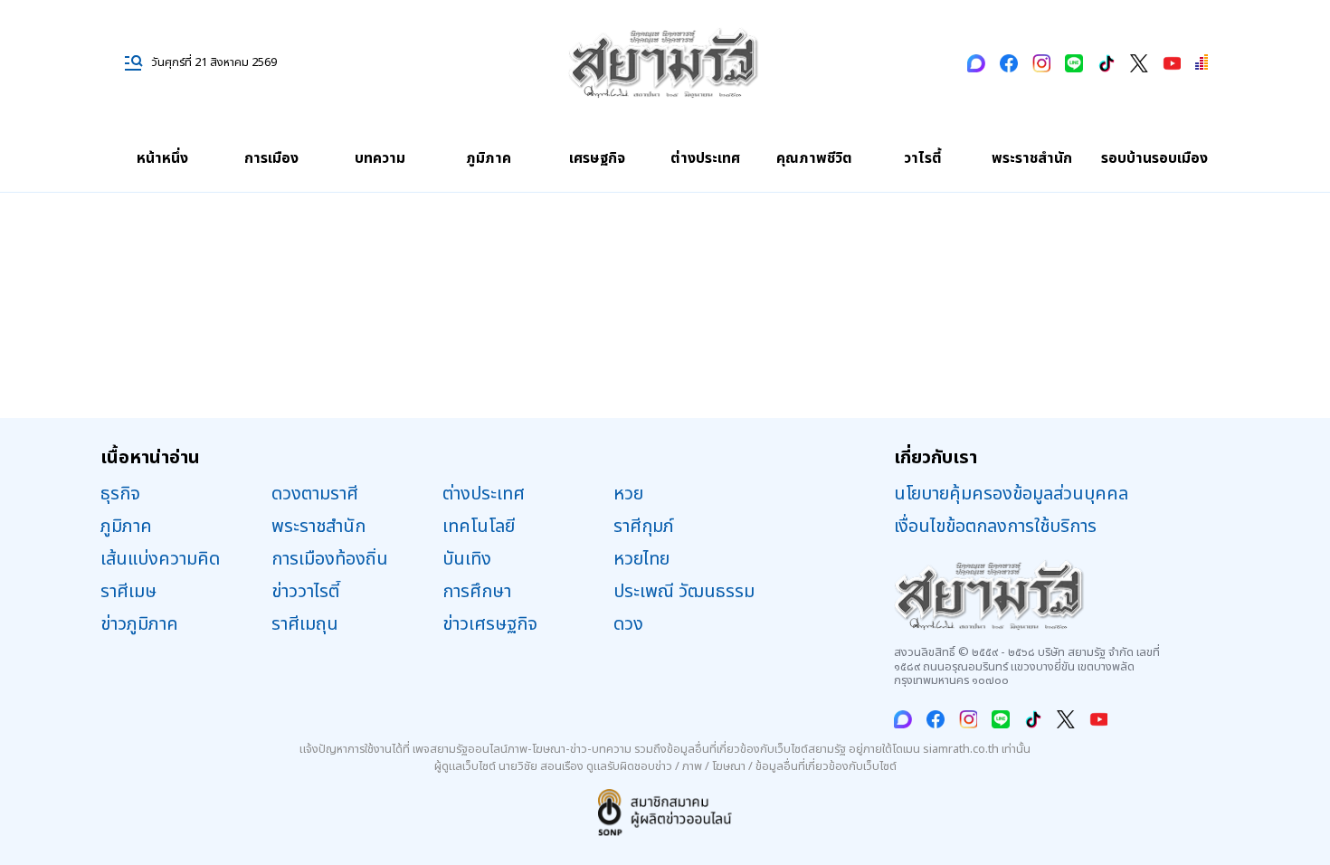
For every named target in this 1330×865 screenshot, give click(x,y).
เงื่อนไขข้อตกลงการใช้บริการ (995, 526)
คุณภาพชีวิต (814, 158)
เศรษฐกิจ (597, 158)
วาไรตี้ (923, 158)
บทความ (380, 158)
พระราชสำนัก (1032, 158)
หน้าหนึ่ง (162, 158)
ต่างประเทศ (705, 158)
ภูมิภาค (488, 158)
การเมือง (271, 158)
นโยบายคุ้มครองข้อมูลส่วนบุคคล (1011, 494)
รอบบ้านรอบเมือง (1154, 158)
